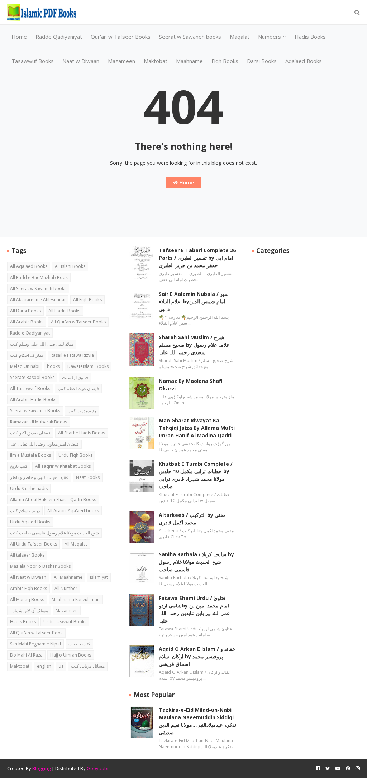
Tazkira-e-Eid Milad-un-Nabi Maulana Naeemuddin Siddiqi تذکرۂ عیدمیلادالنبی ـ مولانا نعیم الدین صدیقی (197, 721)
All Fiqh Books (87, 300)
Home (186, 182)
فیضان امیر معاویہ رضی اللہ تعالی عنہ (44, 444)
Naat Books (88, 477)
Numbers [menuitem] (269, 36)
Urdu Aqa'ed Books (30, 522)
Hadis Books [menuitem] (310, 36)
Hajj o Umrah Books (70, 655)
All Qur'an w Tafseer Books (78, 322)
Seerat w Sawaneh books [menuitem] (190, 36)
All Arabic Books (26, 322)
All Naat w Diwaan (28, 577)
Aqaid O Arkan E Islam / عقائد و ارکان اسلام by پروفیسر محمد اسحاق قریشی (197, 656)
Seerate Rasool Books (32, 377)
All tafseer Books (27, 555)
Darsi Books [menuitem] (262, 60)
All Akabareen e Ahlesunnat (38, 300)
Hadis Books (23, 622)
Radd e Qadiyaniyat (30, 333)
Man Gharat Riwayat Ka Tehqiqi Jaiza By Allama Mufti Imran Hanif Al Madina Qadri (197, 428)
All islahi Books (70, 266)
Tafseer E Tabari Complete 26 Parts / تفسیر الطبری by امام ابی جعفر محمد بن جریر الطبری (197, 258)
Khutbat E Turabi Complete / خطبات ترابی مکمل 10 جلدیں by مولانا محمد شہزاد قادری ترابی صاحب (196, 475)
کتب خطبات (79, 644)
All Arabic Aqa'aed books (73, 511)
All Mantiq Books (27, 599)
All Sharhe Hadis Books (81, 433)
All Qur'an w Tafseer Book (36, 633)
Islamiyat (99, 577)
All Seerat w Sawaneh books (38, 288)
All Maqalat (76, 544)
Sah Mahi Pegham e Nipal (35, 644)
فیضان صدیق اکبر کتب (30, 433)
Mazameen (67, 610)
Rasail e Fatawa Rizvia (72, 355)
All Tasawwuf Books (30, 388)
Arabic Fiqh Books (28, 588)
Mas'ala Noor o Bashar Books (40, 566)
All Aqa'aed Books (28, 266)
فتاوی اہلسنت (75, 377)
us (61, 666)
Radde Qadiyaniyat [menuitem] (58, 36)
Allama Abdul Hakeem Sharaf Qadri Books (53, 499)
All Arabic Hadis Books (33, 400)
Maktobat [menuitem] (155, 60)
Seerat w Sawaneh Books (35, 411)
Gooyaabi (97, 768)
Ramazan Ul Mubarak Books (38, 422)
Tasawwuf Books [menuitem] (32, 60)
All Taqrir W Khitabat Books (63, 466)
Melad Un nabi (24, 366)
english (44, 666)
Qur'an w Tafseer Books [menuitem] (121, 36)
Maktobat (19, 666)
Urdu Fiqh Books (75, 455)
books (53, 366)
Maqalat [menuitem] (239, 36)
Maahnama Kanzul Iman (76, 599)
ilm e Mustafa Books (30, 455)
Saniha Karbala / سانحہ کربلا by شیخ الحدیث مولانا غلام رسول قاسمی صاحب (196, 562)
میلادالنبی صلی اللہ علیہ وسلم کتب (41, 344)
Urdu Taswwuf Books (64, 622)
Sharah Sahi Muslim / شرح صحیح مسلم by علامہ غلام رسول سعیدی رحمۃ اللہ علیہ (194, 345)
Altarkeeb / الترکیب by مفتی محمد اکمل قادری (192, 519)
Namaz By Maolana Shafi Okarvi (191, 385)
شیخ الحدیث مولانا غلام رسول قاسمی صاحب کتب (54, 533)
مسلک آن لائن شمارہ (29, 610)
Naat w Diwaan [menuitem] (80, 60)
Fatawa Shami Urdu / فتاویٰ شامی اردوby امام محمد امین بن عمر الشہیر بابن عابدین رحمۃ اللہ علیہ (194, 609)
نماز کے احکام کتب (26, 355)
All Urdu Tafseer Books (33, 544)
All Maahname (68, 577)
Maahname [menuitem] (189, 60)
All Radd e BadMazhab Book (39, 277)
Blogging (41, 768)
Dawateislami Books (88, 366)
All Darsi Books (25, 311)
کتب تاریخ (19, 466)
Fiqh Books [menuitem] (224, 60)
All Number (65, 588)
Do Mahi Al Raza (26, 655)
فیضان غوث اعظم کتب (78, 388)
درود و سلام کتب (25, 511)
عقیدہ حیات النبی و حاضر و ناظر (39, 477)
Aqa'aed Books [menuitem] (303, 60)
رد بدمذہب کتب (82, 411)
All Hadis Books (64, 311)
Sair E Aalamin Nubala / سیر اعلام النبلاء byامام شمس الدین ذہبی (194, 301)
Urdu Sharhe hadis (29, 488)
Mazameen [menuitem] (121, 60)
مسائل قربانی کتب (88, 666)
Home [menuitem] (19, 36)
